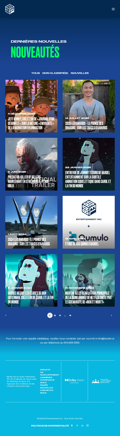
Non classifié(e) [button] (55, 73)
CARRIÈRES (46, 377)
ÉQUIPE (44, 385)
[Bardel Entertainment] (9, 9)
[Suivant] (111, 316)
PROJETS (45, 370)
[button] (113, 9)
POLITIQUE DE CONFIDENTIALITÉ (50, 425)
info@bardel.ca (105, 338)
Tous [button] (35, 73)
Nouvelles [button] (80, 73)
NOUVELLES (46, 388)
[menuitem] (35, 73)
